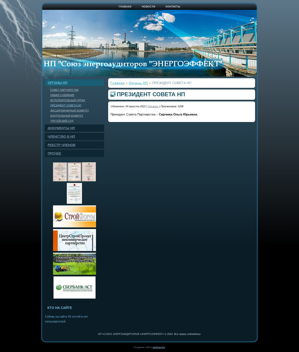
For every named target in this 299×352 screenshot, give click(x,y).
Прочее (54, 153)
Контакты (173, 6)
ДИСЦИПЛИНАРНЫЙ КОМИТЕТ (69, 110)
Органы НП (58, 83)
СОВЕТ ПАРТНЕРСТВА (64, 90)
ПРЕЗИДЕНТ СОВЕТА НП (65, 105)
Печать (153, 106)
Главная (125, 6)
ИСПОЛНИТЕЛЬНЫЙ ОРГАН (67, 100)
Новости (148, 6)
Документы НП (61, 128)
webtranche (159, 347)
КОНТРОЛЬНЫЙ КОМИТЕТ (66, 115)
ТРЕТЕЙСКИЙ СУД (61, 120)
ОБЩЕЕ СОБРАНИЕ (62, 95)
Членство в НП (61, 136)
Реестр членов (61, 145)
